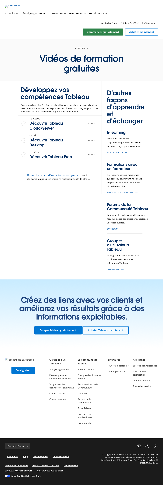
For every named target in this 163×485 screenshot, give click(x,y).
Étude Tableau (57, 393)
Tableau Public (86, 369)
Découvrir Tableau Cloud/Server (46, 126)
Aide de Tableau (141, 380)
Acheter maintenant (141, 32)
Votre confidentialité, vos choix (26, 476)
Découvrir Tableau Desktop (46, 142)
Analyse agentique (59, 369)
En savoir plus (115, 152)
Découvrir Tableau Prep (50, 156)
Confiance (12, 456)
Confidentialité (71, 465)
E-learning (116, 132)
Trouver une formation (120, 192)
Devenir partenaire (116, 371)
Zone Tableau (85, 408)
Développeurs (40, 456)
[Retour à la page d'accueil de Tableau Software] (17, 5)
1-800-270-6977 (130, 23)
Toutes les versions (142, 386)
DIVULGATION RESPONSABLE (18, 470)
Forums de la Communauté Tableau (127, 206)
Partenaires (113, 359)
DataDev (82, 393)
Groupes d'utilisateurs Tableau (118, 245)
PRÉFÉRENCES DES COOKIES (50, 470)
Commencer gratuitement (103, 32)
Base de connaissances (145, 365)
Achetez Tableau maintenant (105, 330)
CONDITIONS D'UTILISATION (45, 465)
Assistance (139, 359)
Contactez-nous (109, 23)
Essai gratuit (23, 370)
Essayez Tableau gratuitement (58, 330)
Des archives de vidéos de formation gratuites (54, 175)
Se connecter (149, 23)
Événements (84, 423)
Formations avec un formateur (122, 166)
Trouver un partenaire (118, 365)
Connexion (113, 229)
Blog (25, 456)
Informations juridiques (16, 465)
